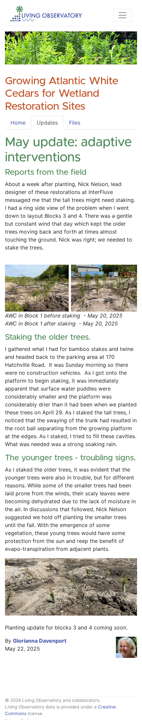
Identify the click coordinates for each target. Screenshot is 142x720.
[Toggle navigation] (122, 15)
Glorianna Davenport (39, 640)
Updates (47, 122)
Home (18, 122)
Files (74, 122)
